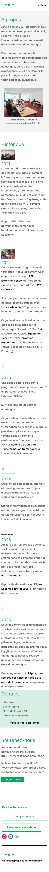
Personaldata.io (11, 575)
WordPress (35, 860)
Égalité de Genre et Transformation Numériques (21, 338)
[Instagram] (4, 836)
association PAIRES (14, 307)
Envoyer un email (24, 816)
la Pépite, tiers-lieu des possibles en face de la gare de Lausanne (23, 678)
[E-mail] (17, 836)
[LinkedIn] (10, 836)
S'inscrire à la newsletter (21, 827)
